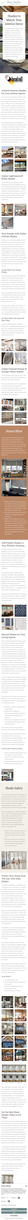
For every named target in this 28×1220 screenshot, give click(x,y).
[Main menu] (2, 3)
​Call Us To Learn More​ (14, 64)
